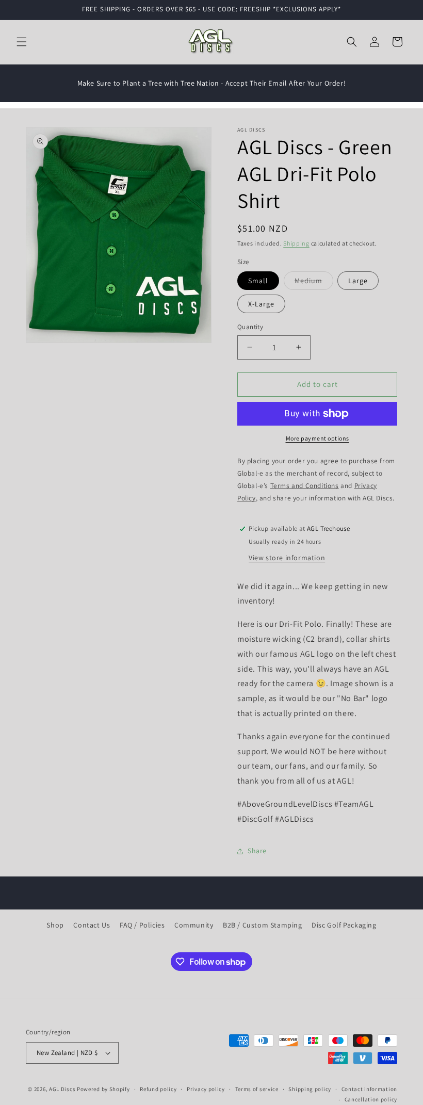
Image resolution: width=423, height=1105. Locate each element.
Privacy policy (206, 1089)
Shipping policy (309, 1089)
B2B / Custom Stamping (262, 925)
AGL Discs (62, 1089)
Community (193, 925)
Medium (314, 282)
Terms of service (257, 1089)
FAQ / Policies (142, 925)
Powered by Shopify (103, 1089)
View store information (287, 557)
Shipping (296, 243)
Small (258, 280)
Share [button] (257, 850)
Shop (54, 925)
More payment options (317, 438)
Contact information (369, 1089)
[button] (21, 41)
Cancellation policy (371, 1099)
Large (358, 280)
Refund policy (158, 1089)
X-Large (261, 303)
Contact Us (91, 925)
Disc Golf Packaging (344, 925)
